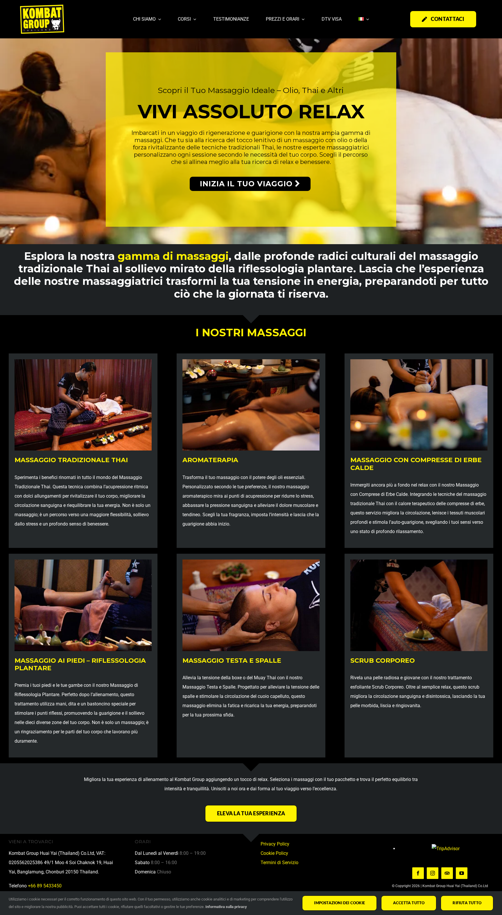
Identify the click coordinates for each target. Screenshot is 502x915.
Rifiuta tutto (467, 902)
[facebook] (418, 873)
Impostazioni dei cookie (339, 902)
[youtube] (461, 873)
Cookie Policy (274, 853)
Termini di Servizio (279, 862)
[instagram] (432, 873)
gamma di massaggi (173, 256)
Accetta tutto (409, 902)
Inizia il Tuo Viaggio (247, 183)
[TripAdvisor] (447, 873)
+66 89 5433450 (45, 886)
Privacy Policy (275, 844)
